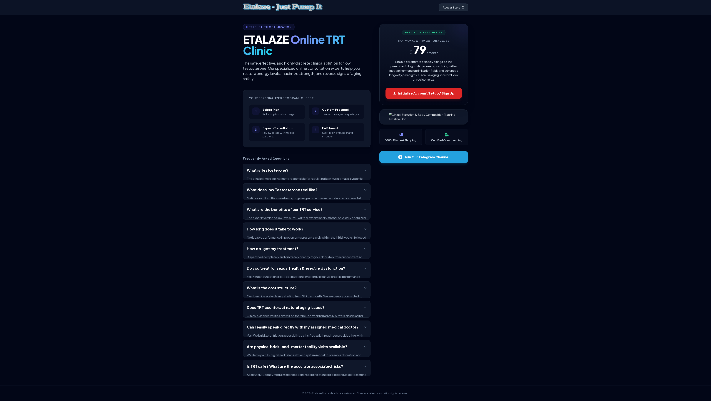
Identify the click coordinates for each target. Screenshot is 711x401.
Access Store (451, 7)
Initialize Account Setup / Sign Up (426, 93)
